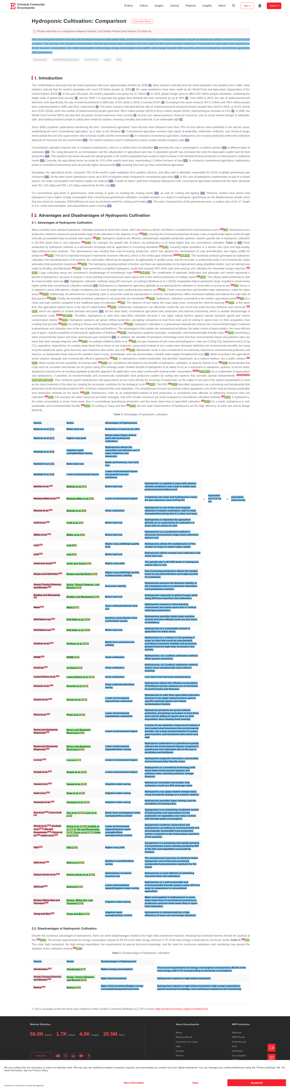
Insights (207, 5)
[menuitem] (259, 6)
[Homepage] (13, 6)
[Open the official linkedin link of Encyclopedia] (73, 1055)
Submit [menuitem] (273, 5)
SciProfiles (237, 1051)
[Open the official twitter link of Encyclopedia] (65, 1055)
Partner (180, 1055)
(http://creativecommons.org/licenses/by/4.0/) (181, 1009)
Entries (128, 5)
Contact (180, 1051)
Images (159, 5)
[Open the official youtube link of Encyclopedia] (81, 1055)
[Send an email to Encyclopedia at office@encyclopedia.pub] (58, 1055)
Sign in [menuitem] (247, 5)
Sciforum (236, 1032)
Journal (174, 5)
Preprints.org (239, 1041)
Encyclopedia (239, 1055)
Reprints (191, 5)
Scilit (234, 1046)
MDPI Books (238, 1037)
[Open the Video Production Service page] (272, 1048)
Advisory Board (184, 1037)
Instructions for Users (187, 1041)
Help (178, 1046)
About (221, 5)
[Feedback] (272, 1058)
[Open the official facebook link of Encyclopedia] (88, 1055)
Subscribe (41, 1055)
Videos (143, 5)
